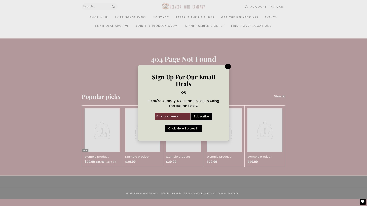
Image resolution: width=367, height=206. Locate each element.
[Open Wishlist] (363, 202)
